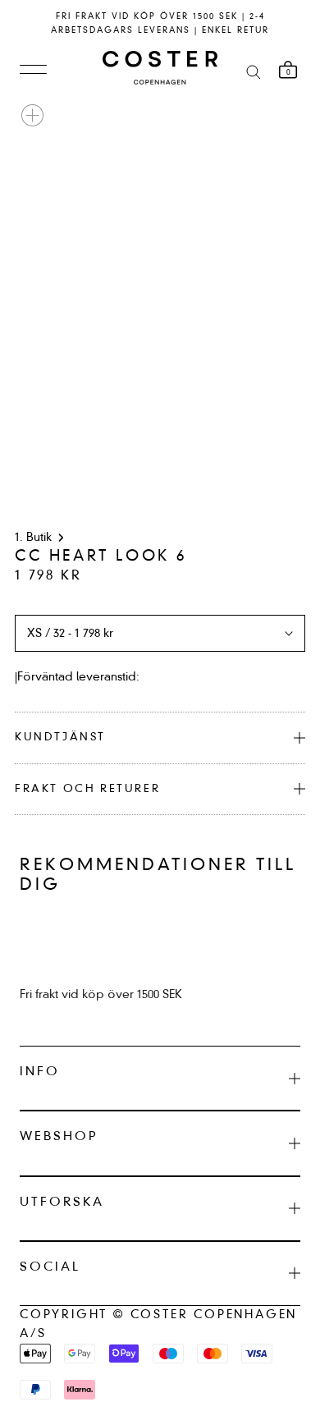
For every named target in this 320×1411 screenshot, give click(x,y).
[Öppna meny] (33, 70)
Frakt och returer (87, 789)
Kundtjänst (60, 737)
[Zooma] (32, 115)
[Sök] (253, 71)
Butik (39, 537)
